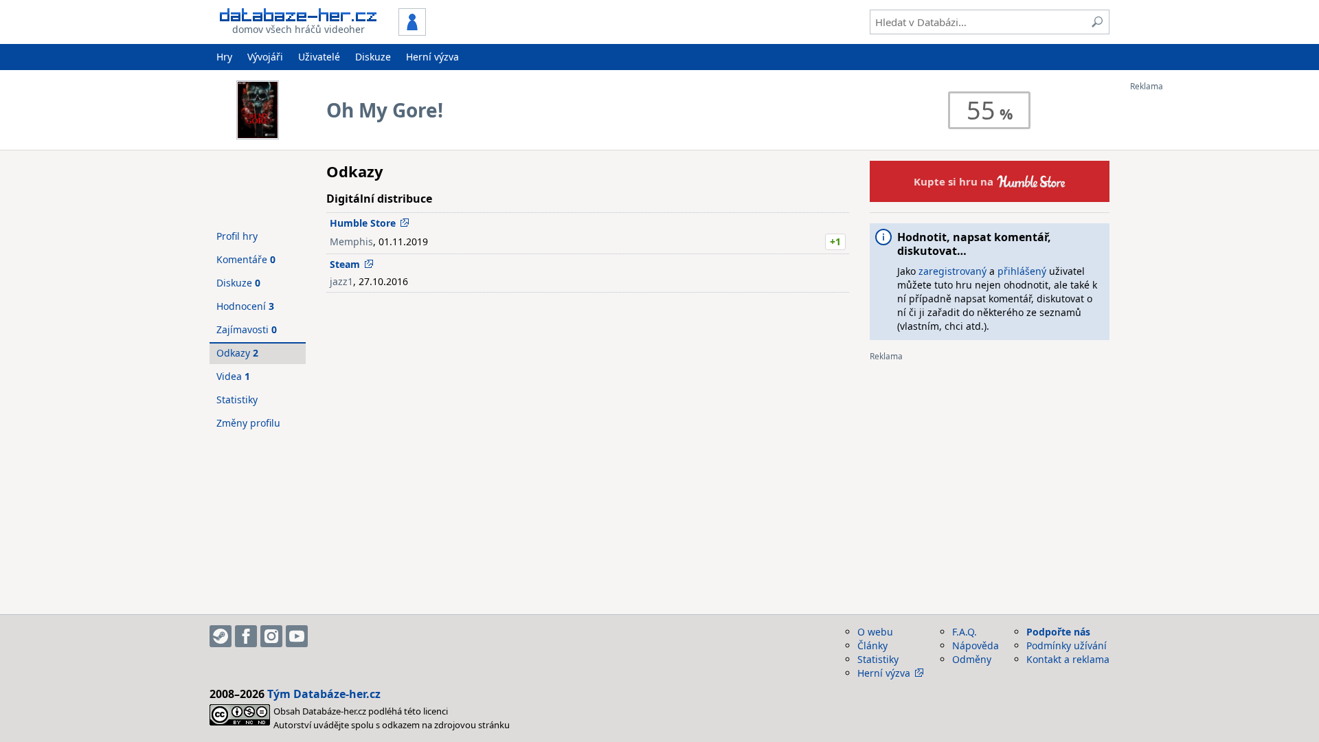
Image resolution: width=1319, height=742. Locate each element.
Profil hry (237, 236)
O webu (875, 631)
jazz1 (341, 281)
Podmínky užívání (1066, 645)
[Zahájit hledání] (1097, 22)
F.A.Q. (964, 631)
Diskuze (373, 56)
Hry (224, 56)
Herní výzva (432, 56)
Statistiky (237, 399)
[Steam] (221, 636)
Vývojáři (265, 56)
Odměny (971, 659)
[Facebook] (246, 636)
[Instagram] (271, 636)
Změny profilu (248, 422)
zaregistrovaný (952, 271)
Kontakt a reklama (1067, 659)
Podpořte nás (1058, 631)
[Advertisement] (1185, 297)
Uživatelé (319, 56)
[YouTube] (297, 636)
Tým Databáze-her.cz (324, 693)
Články (872, 645)
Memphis (351, 241)
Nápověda (975, 645)
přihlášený (1021, 271)
